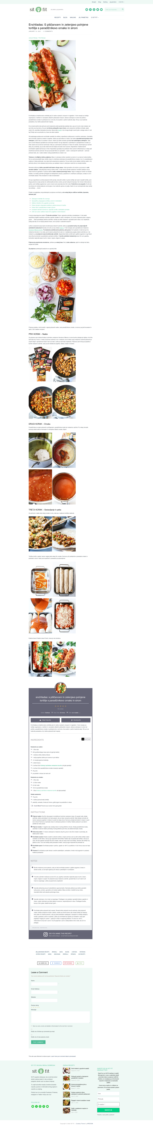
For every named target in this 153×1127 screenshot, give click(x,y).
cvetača (74, 952)
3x (89, 739)
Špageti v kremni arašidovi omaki (80, 1100)
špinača (73, 954)
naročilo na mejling (36, 1089)
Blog (99, 2)
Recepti (94, 2)
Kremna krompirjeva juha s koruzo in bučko (78, 1085)
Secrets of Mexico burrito (36, 230)
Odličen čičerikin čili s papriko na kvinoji (43, 203)
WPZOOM (90, 1123)
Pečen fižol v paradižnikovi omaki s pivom (43, 207)
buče (61, 952)
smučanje (57, 954)
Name (33, 980)
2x (86, 739)
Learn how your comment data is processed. (63, 1056)
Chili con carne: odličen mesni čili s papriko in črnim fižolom (48, 212)
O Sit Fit (121, 2)
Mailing (105, 2)
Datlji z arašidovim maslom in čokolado (79, 1109)
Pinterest (69, 963)
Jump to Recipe (33, 38)
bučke (67, 952)
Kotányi (62, 228)
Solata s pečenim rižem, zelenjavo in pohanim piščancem (80, 1093)
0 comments (48, 31)
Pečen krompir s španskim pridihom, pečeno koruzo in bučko (49, 205)
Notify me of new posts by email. (40, 1037)
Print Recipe (42, 38)
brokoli (54, 952)
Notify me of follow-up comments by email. (43, 1031)
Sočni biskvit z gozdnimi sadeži (80, 1068)
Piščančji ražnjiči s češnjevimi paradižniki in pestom (79, 1077)
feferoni (82, 952)
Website (33, 997)
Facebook (57, 963)
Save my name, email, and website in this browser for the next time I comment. (53, 1026)
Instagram (34, 1094)
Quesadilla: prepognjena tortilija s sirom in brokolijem (47, 201)
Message (33, 1009)
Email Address (35, 989)
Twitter (40, 1094)
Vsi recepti (81, 954)
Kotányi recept (40, 954)
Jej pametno (113, 2)
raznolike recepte (41, 1085)
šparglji (65, 954)
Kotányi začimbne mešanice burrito (46, 790)
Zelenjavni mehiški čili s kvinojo (41, 199)
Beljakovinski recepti (42, 952)
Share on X (43, 963)
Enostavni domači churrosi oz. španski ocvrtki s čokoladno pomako (50, 209)
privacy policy (143, 1123)
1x (83, 739)
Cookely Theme (80, 1123)
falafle (60, 130)
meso (49, 954)
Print (80, 963)
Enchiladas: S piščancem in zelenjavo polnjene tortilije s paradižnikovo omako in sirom (58, 26)
